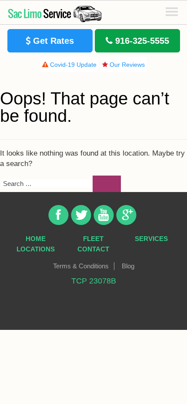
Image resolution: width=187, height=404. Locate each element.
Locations (36, 249)
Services (151, 238)
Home (36, 238)
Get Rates (52, 41)
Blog (128, 266)
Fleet (93, 238)
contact (93, 249)
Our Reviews (126, 64)
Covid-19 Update (72, 64)
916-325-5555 (141, 41)
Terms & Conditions (81, 266)
